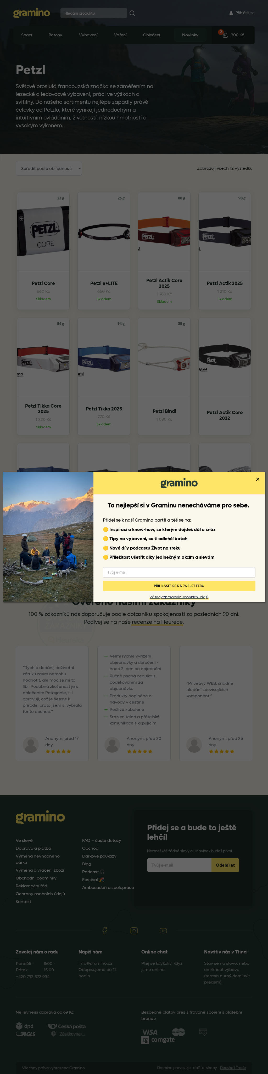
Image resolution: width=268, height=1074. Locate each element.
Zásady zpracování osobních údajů (179, 597)
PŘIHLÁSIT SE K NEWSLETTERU (179, 585)
